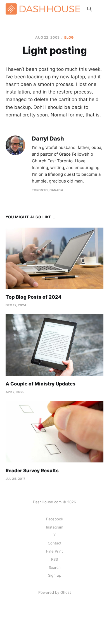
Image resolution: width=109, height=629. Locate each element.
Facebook (54, 519)
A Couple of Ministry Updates (40, 384)
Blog (69, 37)
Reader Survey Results (32, 470)
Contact (54, 543)
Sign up (54, 575)
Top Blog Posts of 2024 (33, 297)
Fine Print (54, 551)
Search (55, 567)
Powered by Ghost (54, 592)
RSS (54, 559)
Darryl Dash (48, 138)
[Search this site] (89, 9)
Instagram (54, 527)
